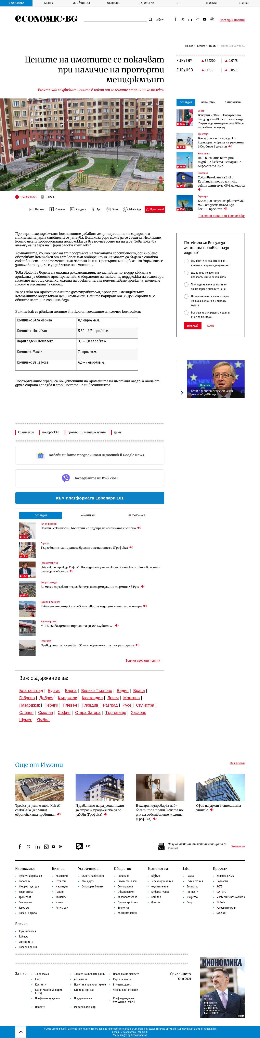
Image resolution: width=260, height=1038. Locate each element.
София (64, 712)
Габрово (27, 698)
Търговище (115, 712)
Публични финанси (30, 876)
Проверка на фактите (126, 974)
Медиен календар (84, 1007)
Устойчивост (81, 3)
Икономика (16, 3)
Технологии (146, 3)
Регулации (62, 907)
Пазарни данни (28, 947)
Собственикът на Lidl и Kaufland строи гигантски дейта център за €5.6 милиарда (221, 181)
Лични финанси (127, 881)
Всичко (244, 3)
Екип (38, 979)
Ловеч (113, 698)
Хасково (138, 712)
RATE (219, 886)
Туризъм (24, 907)
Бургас (54, 690)
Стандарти (88, 881)
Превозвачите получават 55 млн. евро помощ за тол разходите (88, 645)
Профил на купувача (47, 998)
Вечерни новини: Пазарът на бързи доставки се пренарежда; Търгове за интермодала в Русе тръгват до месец (221, 121)
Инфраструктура (29, 886)
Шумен (25, 720)
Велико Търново (96, 690)
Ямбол (43, 720)
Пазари (60, 892)
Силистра (145, 705)
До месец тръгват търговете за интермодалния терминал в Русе (90, 587)
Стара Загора (88, 712)
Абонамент (80, 979)
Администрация (127, 913)
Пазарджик (29, 705)
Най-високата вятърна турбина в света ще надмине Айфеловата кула (219, 162)
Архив (210, 325)
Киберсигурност (160, 892)
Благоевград (31, 690)
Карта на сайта (122, 979)
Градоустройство (128, 902)
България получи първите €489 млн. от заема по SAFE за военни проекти (221, 205)
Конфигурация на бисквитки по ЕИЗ (124, 1000)
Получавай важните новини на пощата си (197, 844)
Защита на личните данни (89, 974)
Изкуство (192, 897)
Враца (139, 690)
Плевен (70, 705)
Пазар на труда (28, 913)
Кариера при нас (84, 990)
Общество (113, 3)
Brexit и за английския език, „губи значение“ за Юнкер (212, 392)
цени (117, 432)
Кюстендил (92, 698)
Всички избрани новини (143, 660)
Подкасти (222, 881)
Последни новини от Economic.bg (221, 215)
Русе (126, 705)
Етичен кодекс (122, 984)
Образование (126, 892)
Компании (62, 876)
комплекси (26, 432)
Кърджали (67, 698)
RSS (88, 846)
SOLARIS (221, 913)
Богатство (192, 886)
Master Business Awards (231, 897)
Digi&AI (155, 876)
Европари (24, 881)
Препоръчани (136, 515)
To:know (23, 936)
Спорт (190, 902)
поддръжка (50, 432)
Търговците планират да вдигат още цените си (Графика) (85, 548)
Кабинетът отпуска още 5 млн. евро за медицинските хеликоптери (91, 606)
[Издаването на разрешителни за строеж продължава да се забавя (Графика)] (100, 787)
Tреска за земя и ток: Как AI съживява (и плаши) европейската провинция (38, 810)
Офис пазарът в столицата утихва (218, 808)
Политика (205, 385)
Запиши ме (238, 846)
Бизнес (48, 3)
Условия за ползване (125, 990)
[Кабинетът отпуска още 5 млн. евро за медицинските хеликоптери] (27, 609)
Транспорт (25, 897)
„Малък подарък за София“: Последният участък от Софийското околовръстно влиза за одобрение (100, 569)
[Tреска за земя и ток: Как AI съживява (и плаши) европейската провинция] (39, 787)
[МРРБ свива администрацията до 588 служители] (27, 628)
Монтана (131, 698)
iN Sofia (221, 902)
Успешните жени (226, 907)
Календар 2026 (225, 876)
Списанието (26, 942)
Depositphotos (139, 1035)
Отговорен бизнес (92, 886)
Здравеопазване (127, 897)
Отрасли (61, 881)
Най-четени (88, 515)
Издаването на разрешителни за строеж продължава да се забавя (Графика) (100, 810)
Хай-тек (156, 897)
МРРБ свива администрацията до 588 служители (77, 626)
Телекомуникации (162, 881)
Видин (123, 690)
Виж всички (237, 763)
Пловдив (90, 705)
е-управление (159, 886)
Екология (123, 907)
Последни (41, 515)
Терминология (27, 931)
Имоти (212, 45)
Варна (71, 690)
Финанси (61, 897)
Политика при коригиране (90, 984)
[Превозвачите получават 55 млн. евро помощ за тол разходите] (27, 648)
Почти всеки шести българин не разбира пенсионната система (88, 528)
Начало (189, 45)
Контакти (40, 984)
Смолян (45, 712)
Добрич (46, 698)
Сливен (26, 712)
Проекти (211, 3)
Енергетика (26, 892)
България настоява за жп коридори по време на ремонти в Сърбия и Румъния (221, 142)
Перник (51, 705)
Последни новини (232, 20)
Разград (110, 705)
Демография (125, 886)
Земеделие (25, 902)
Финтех (155, 902)
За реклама (42, 974)
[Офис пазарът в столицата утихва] (220, 787)
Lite (179, 3)
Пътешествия (195, 881)
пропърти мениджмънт (86, 432)
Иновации (62, 886)
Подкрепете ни (83, 998)
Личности (192, 892)
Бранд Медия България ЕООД (49, 991)
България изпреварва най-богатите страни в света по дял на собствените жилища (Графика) (159, 812)
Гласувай (192, 325)
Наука (190, 876)
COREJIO (221, 892)
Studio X (142, 1032)
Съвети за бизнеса (93, 876)
